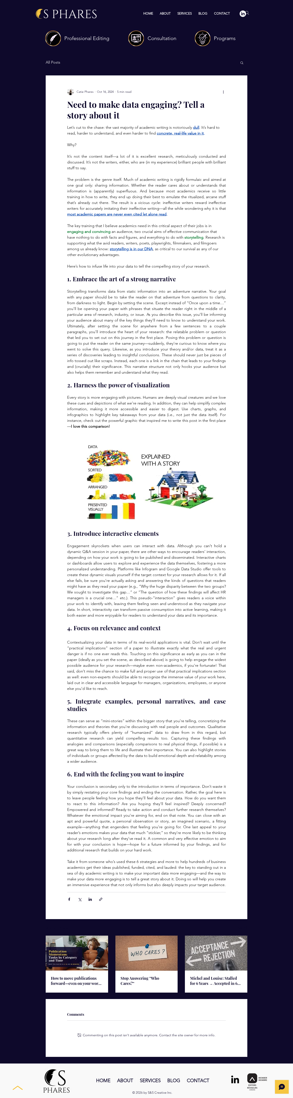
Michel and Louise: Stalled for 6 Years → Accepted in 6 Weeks (213, 981)
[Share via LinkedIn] (90, 899)
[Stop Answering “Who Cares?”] (146, 953)
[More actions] (223, 91)
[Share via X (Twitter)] (80, 899)
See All (242, 928)
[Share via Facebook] (69, 899)
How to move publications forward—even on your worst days (76, 981)
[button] (242, 62)
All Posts (53, 62)
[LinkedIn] (235, 1079)
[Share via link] (101, 899)
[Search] (247, 12)
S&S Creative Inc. (160, 1093)
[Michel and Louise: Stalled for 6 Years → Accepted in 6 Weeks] (216, 953)
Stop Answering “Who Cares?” (140, 981)
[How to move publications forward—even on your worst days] (77, 953)
